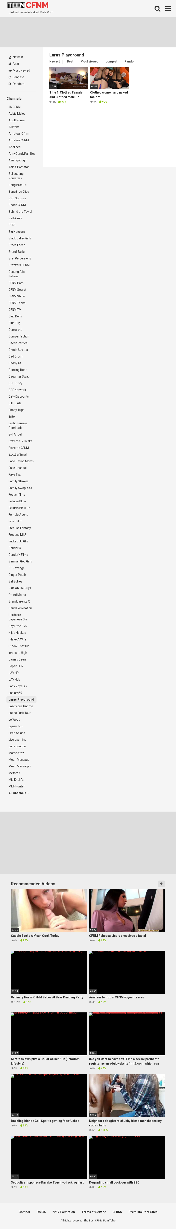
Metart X (14, 773)
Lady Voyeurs (18, 686)
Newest (17, 57)
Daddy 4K (15, 363)
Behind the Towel (20, 211)
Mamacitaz (16, 753)
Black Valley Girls (20, 238)
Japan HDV (16, 666)
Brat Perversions (20, 258)
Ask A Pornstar (19, 167)
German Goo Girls (20, 561)
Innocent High (18, 652)
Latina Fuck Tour (20, 713)
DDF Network (17, 390)
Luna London (17, 746)
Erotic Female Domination (18, 425)
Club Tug (14, 323)
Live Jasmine (17, 739)
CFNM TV (15, 309)
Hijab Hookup (17, 632)
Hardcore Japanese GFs (18, 617)
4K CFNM (15, 107)
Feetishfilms (17, 494)
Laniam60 (15, 693)
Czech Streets (18, 349)
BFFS (12, 225)
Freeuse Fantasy (20, 528)
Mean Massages (20, 766)
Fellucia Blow (17, 501)
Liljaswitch (16, 726)
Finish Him (15, 521)
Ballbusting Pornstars (16, 176)
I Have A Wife (17, 639)
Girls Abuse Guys (20, 588)
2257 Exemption (63, 1212)
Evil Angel (15, 434)
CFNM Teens (17, 303)
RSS (118, 1212)
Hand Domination (20, 608)
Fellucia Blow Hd (19, 508)
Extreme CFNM (19, 448)
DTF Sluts (15, 403)
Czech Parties (18, 343)
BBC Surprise (17, 198)
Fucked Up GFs (18, 541)
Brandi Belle (17, 251)
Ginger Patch (17, 574)
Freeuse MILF (17, 534)
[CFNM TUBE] (27, 5)
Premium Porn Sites (143, 1212)
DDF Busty (15, 383)
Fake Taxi (15, 474)
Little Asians (17, 733)
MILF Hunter (17, 786)
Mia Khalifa (16, 779)
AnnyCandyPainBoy (22, 153)
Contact (24, 1212)
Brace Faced (17, 245)
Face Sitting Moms (21, 461)
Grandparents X (19, 601)
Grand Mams (17, 595)
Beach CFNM (17, 205)
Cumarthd (15, 329)
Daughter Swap (19, 376)
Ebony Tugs (16, 410)
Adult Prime (17, 120)
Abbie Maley (17, 113)
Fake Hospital (18, 468)
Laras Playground (21, 699)
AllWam (14, 127)
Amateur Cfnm (19, 133)
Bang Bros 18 (18, 185)
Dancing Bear (18, 370)
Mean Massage (19, 759)
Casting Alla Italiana (17, 274)
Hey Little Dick (18, 626)
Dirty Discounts (19, 396)
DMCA (41, 1212)
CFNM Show (17, 296)
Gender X (15, 548)
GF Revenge (17, 568)
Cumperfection (19, 336)
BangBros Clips (19, 191)
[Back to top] (161, 1216)
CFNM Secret (17, 289)
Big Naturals (17, 231)
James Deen (17, 659)
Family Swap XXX (20, 488)
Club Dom (15, 316)
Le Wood (14, 719)
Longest (18, 77)
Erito (12, 416)
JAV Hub (14, 679)
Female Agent (18, 514)
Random (18, 84)
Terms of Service (94, 1212)
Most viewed (21, 70)
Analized (15, 147)
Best (15, 64)
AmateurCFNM (19, 140)
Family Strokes (19, 481)
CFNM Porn (16, 283)
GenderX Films (18, 554)
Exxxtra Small (18, 454)
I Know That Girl (19, 646)
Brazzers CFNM (19, 265)
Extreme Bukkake (20, 441)
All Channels (18, 793)
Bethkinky (15, 218)
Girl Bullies (15, 581)
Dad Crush (16, 356)
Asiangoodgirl (18, 160)
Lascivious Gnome (21, 706)
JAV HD (14, 673)
